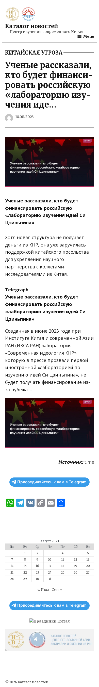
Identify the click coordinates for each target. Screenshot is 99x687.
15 (25, 566)
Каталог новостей (31, 26)
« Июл (43, 589)
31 (49, 579)
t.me (89, 462)
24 (50, 572)
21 (11, 572)
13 (88, 559)
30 (37, 579)
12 (75, 559)
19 (75, 566)
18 (62, 566)
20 (88, 566)
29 (25, 579)
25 (62, 572)
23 (37, 572)
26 (75, 572)
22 (25, 572)
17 (49, 566)
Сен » (57, 589)
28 (12, 579)
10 (49, 559)
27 (88, 572)
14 (12, 566)
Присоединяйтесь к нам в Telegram (52, 481)
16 (37, 566)
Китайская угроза (33, 53)
